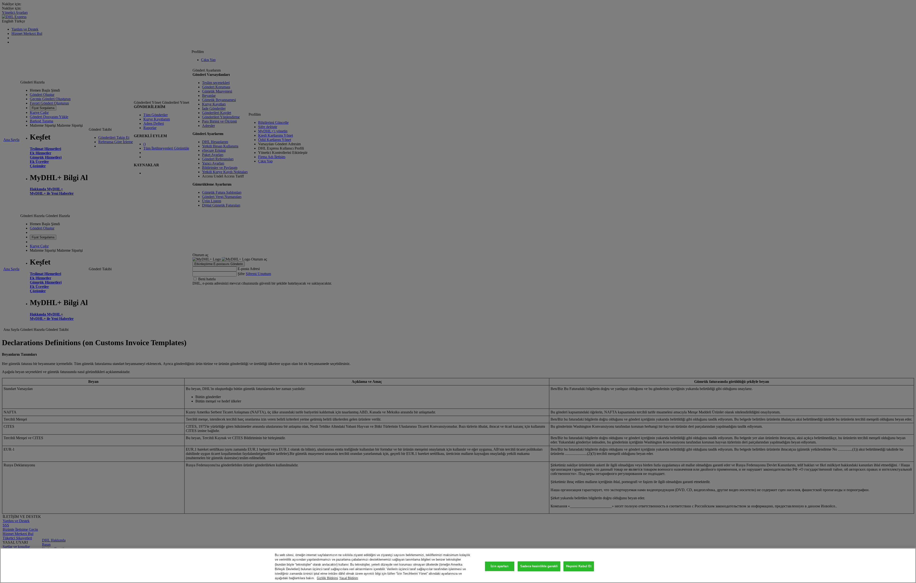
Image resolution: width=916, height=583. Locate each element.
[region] (458, 565)
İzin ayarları (500, 566)
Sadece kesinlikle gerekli (539, 566)
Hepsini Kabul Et (578, 566)
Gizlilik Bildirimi (327, 578)
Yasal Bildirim (348, 578)
